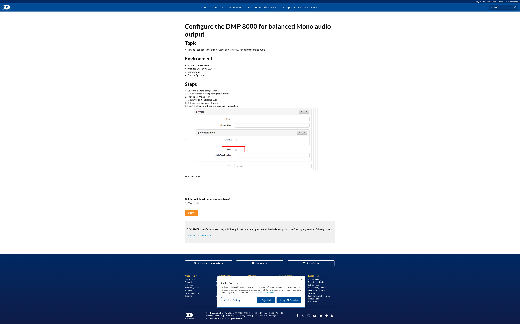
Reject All (266, 300)
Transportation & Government (299, 7)
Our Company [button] (511, 1)
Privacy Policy (258, 292)
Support (486, 1)
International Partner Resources (317, 291)
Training (188, 296)
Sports (205, 7)
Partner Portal (497, 1)
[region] (261, 292)
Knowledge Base (192, 287)
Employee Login (315, 279)
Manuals (188, 290)
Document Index (192, 293)
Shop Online (312, 263)
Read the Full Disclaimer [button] (199, 234)
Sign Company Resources (319, 296)
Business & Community (227, 7)
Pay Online (312, 301)
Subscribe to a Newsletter (210, 263)
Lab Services (313, 285)
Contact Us (261, 263)
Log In (478, 1)
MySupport (189, 285)
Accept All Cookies (289, 300)
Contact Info (190, 279)
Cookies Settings (232, 300)
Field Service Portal (316, 282)
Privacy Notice (245, 315)
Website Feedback (214, 315)
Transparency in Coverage (264, 315)
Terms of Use (231, 315)
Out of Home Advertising (261, 7)
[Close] (301, 279)
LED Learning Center (317, 287)
